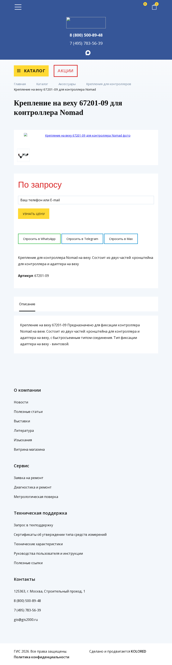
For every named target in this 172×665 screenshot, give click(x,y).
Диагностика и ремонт (33, 487)
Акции (66, 70)
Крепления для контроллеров (109, 84)
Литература (24, 430)
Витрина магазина (29, 449)
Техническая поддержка (40, 513)
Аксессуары (68, 84)
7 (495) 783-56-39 (86, 43)
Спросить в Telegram (82, 239)
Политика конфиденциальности (41, 657)
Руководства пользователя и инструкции (48, 553)
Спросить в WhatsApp (39, 239)
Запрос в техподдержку (33, 525)
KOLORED (138, 651)
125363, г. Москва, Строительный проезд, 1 (49, 591)
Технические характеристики (38, 544)
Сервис (21, 466)
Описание (27, 304)
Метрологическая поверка (36, 496)
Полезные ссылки (28, 563)
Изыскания (23, 440)
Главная (20, 84)
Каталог (33, 70)
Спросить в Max (121, 239)
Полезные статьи (28, 411)
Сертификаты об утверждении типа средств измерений (60, 534)
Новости (21, 402)
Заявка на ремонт (28, 477)
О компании (27, 390)
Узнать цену (34, 214)
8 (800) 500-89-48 (86, 35)
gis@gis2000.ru (26, 619)
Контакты (24, 579)
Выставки (22, 421)
